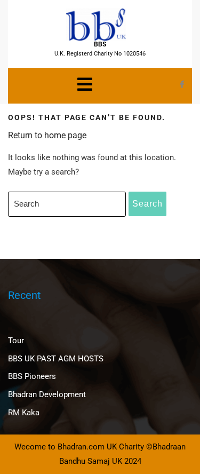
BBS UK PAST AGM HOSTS (55, 359)
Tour (16, 340)
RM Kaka (23, 412)
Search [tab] (147, 203)
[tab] (84, 84)
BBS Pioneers (32, 376)
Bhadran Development (47, 394)
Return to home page (47, 135)
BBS (100, 44)
